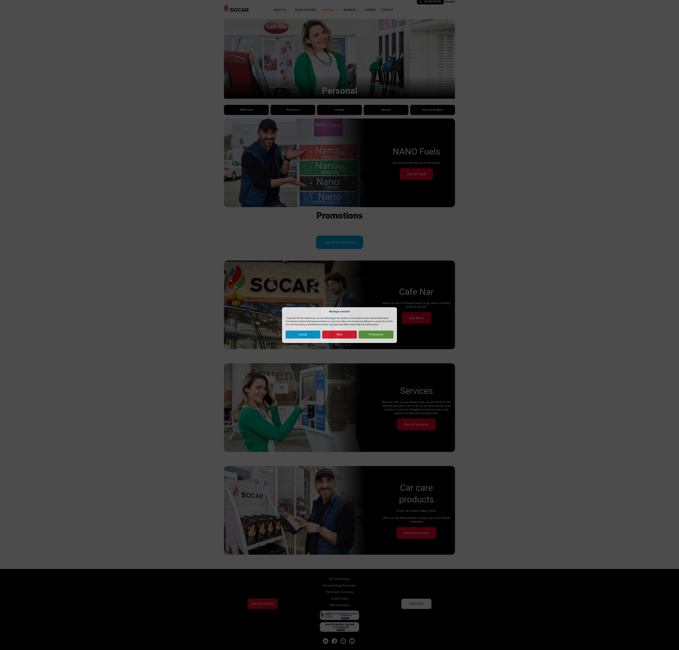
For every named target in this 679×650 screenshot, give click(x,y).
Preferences (376, 334)
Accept (303, 334)
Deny (339, 334)
